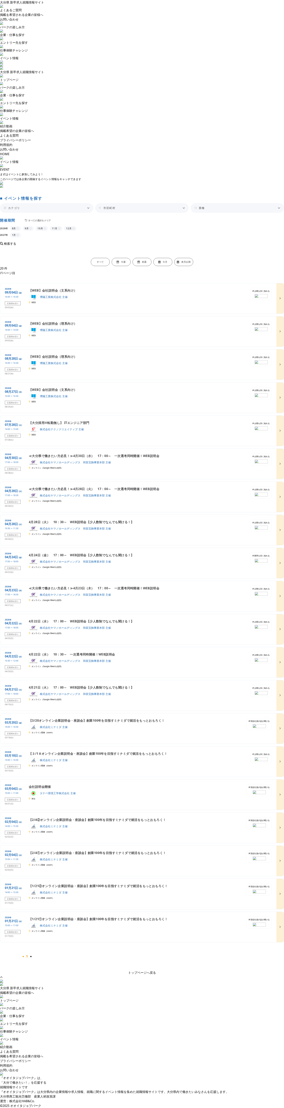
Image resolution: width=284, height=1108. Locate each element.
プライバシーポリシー (15, 140)
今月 (165, 262)
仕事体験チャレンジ (14, 50)
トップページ (9, 1000)
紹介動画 (6, 1047)
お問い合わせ (9, 19)
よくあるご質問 (11, 10)
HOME (4, 154)
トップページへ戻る (142, 972)
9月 (27, 228)
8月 (14, 228)
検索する (9, 243)
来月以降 (186, 262)
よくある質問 (9, 135)
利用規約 (6, 145)
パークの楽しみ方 (12, 27)
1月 (14, 235)
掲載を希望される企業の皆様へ (21, 15)
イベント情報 (9, 58)
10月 (40, 228)
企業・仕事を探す (12, 35)
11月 (55, 228)
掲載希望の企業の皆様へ (17, 131)
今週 (123, 262)
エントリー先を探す (14, 42)
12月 (69, 228)
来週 (144, 262)
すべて (100, 262)
